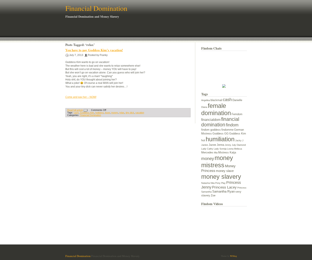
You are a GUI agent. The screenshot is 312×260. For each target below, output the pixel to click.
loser (107, 112)
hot (203, 140)
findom (232, 125)
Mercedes (207, 152)
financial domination (220, 122)
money (114, 112)
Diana (204, 107)
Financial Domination (96, 8)
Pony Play (220, 183)
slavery (205, 195)
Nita (213, 183)
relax (121, 112)
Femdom (237, 114)
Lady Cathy (207, 148)
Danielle (237, 100)
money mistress (217, 161)
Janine (204, 145)
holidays (99, 112)
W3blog (233, 255)
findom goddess (211, 129)
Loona (230, 148)
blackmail (216, 100)
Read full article (75, 110)
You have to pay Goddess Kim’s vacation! (94, 50)
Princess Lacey (224, 187)
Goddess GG (220, 133)
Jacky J (239, 140)
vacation (139, 112)
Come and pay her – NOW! (80, 97)
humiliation (220, 139)
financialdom (211, 119)
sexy (238, 191)
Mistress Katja (227, 152)
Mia (216, 152)
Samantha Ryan (223, 191)
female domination (216, 109)
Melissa (238, 148)
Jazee (212, 144)
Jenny (228, 145)
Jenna (220, 144)
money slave (225, 171)
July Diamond (239, 145)
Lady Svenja (220, 148)
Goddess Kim (87, 112)
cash (76, 112)
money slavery (221, 176)
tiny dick (130, 112)
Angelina (205, 100)
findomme (227, 129)
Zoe (213, 195)
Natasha (205, 183)
